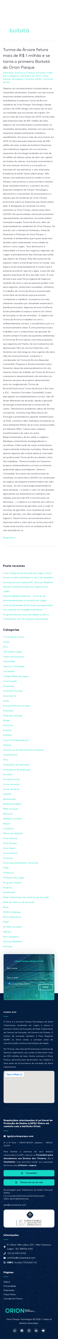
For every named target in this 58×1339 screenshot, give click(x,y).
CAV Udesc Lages (12, 652)
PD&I (49, 73)
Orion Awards (10, 838)
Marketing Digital (12, 804)
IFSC (5, 760)
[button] (45, 5)
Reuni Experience (12, 917)
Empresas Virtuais (12, 716)
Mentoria (8, 814)
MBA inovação (10, 809)
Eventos (30, 73)
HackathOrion (10, 755)
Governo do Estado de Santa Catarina (23, 750)
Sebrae (7, 932)
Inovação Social (11, 779)
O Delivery (8, 829)
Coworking (8, 686)
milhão (38, 79)
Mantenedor (9, 799)
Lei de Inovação (11, 784)
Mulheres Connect (12, 819)
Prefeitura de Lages (13, 878)
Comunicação (10, 681)
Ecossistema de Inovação (16, 706)
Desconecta (9, 696)
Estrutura (20, 73)
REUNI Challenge (12, 912)
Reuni (6, 907)
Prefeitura (8, 873)
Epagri (6, 720)
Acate (6, 642)
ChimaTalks (9, 661)
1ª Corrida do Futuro (13, 637)
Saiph (6, 922)
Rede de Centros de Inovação (18, 902)
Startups (7, 946)
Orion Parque (10, 843)
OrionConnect (10, 853)
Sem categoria (11, 76)
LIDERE (7, 794)
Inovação (41, 73)
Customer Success (13, 691)
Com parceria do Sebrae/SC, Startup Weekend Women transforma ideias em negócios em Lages (28, 586)
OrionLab (8, 858)
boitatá (30, 79)
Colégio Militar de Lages (16, 676)
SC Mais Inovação (12, 927)
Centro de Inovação (13, 657)
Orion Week (9, 848)
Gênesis (7, 745)
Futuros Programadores (16, 740)
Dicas (6, 701)
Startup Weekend (12, 942)
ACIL (5, 647)
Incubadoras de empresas (16, 770)
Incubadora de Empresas (16, 765)
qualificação (9, 892)
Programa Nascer (12, 883)
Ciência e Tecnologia (13, 666)
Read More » (9, 537)
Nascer (7, 824)
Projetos (7, 887)
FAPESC (7, 735)
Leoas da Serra (11, 789)
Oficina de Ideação (13, 833)
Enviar (45, 987)
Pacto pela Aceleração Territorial (20, 863)
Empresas (8, 73)
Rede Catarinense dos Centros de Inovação (26, 897)
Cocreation (9, 671)
